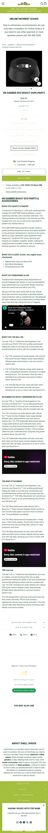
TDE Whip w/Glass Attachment (24, 142)
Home (4, 44)
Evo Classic (32, 123)
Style (24, 119)
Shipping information (24, 622)
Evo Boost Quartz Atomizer (32, 129)
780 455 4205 (34, 35)
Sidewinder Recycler (16, 136)
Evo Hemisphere (17, 123)
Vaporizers (11, 44)
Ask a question (24, 627)
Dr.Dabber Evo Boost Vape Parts (12, 47)
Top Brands (23, 800)
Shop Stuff (23, 784)
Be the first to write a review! (24, 690)
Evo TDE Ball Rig (11, 129)
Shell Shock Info (23, 795)
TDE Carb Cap (34, 136)
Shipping (16, 101)
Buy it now (24, 178)
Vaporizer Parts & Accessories (25, 44)
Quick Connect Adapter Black (24, 154)
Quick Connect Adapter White (24, 148)
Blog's (23, 789)
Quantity (24, 106)
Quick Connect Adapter (21, 509)
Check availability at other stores (16, 192)
